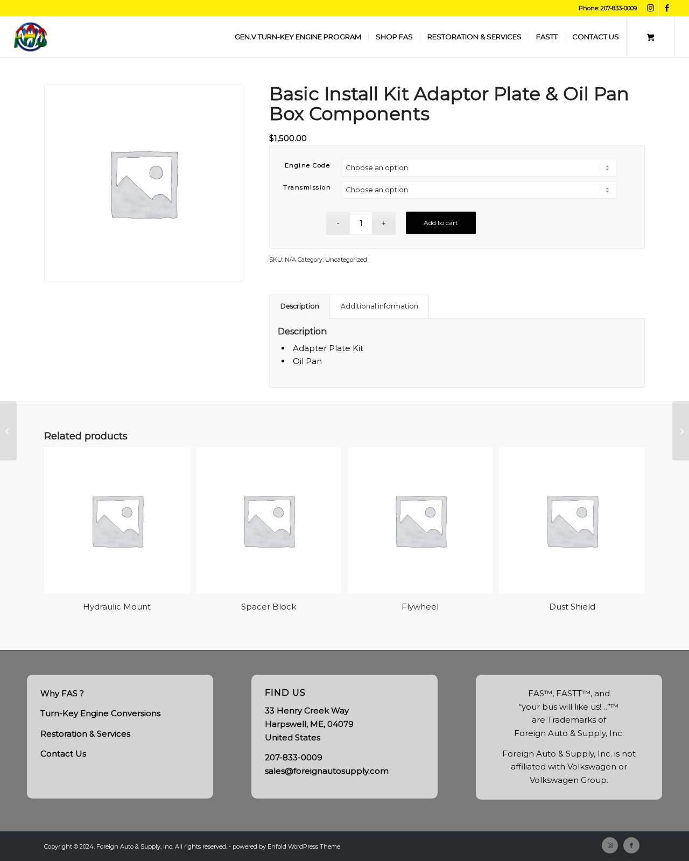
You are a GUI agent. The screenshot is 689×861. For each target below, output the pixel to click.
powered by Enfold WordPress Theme (286, 846)
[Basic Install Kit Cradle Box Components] (8, 430)
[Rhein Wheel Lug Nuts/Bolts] (680, 430)
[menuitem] (298, 37)
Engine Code (308, 165)
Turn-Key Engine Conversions (100, 713)
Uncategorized (346, 259)
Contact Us (63, 753)
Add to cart (441, 223)
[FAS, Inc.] (30, 37)
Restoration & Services (85, 734)
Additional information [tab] (379, 306)
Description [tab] (299, 306)
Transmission (307, 187)
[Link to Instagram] (650, 8)
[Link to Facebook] (667, 8)
